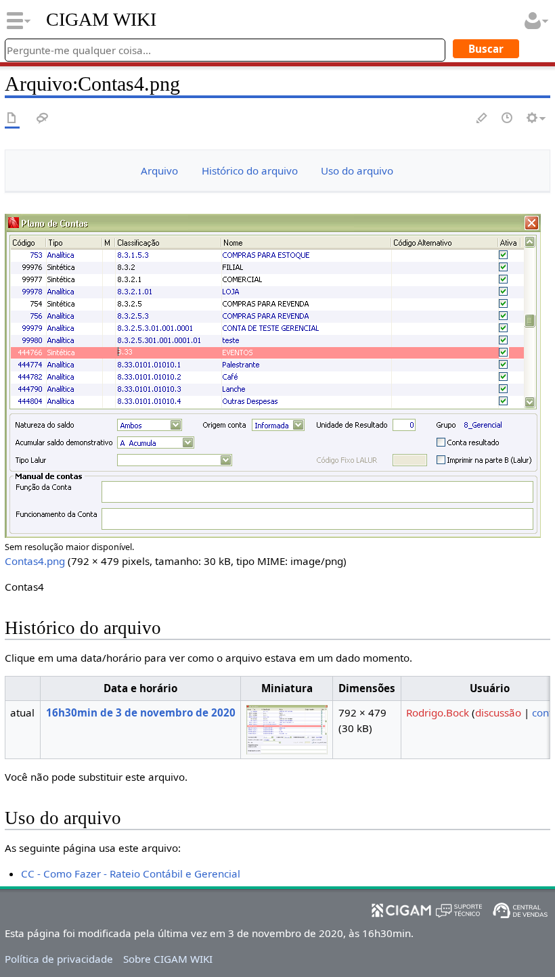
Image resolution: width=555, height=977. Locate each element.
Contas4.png (35, 561)
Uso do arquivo (357, 170)
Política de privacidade (59, 958)
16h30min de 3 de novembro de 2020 (141, 712)
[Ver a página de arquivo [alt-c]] (12, 119)
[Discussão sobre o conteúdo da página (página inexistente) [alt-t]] (42, 119)
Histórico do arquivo (250, 170)
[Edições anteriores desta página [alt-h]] (507, 119)
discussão (498, 712)
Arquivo (159, 170)
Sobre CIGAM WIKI (168, 958)
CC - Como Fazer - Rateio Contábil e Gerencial (130, 873)
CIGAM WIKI (101, 19)
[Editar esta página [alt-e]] (482, 119)
